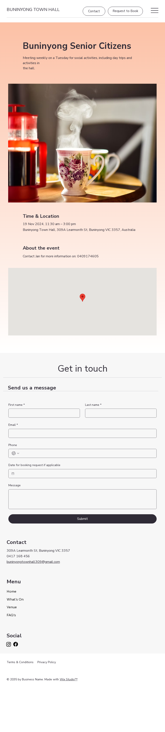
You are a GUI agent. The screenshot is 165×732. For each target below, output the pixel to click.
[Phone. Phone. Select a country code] (15, 453)
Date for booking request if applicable (34, 465)
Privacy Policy (46, 662)
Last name (93, 405)
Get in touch (83, 368)
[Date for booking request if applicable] (13, 473)
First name (16, 405)
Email (13, 425)
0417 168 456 (18, 556)
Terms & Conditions (20, 662)
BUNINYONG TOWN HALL (33, 9)
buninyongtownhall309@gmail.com (33, 561)
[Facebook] (15, 644)
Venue (12, 607)
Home (11, 591)
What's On (15, 599)
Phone (12, 445)
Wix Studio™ (69, 679)
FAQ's (11, 615)
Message (14, 485)
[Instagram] (9, 644)
